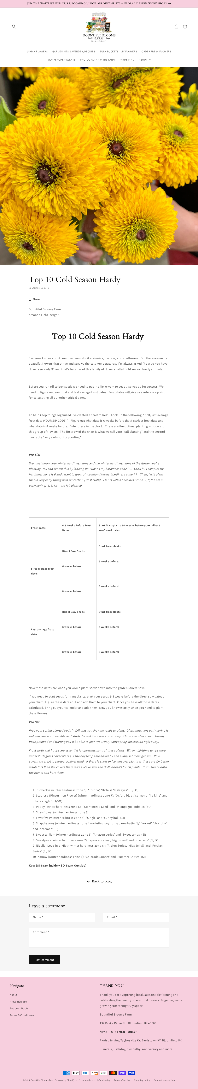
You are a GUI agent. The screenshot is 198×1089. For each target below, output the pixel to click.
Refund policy (103, 1080)
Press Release (18, 1001)
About (13, 995)
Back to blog (102, 881)
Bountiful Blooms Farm (43, 1080)
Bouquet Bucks (19, 1008)
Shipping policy (142, 1080)
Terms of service (122, 1080)
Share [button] (36, 299)
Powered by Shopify (65, 1080)
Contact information (164, 1080)
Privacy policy (86, 1080)
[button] (14, 26)
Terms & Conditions (22, 1015)
